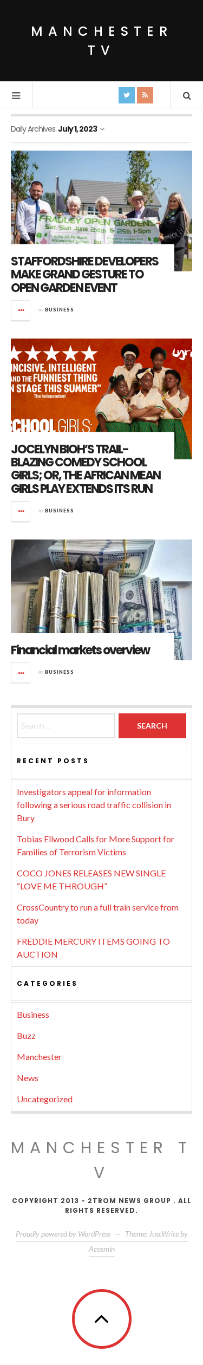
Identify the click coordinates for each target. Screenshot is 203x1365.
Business (59, 310)
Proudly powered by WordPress (63, 1233)
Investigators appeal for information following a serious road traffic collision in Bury (94, 804)
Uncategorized (45, 1099)
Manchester (39, 1056)
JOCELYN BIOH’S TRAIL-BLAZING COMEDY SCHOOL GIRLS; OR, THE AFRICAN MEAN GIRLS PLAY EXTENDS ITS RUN (85, 469)
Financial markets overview (80, 650)
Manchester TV (102, 40)
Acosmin (102, 1248)
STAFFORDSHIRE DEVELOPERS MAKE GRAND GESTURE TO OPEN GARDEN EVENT (84, 274)
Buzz (26, 1035)
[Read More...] (21, 310)
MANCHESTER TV (101, 1160)
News (27, 1077)
